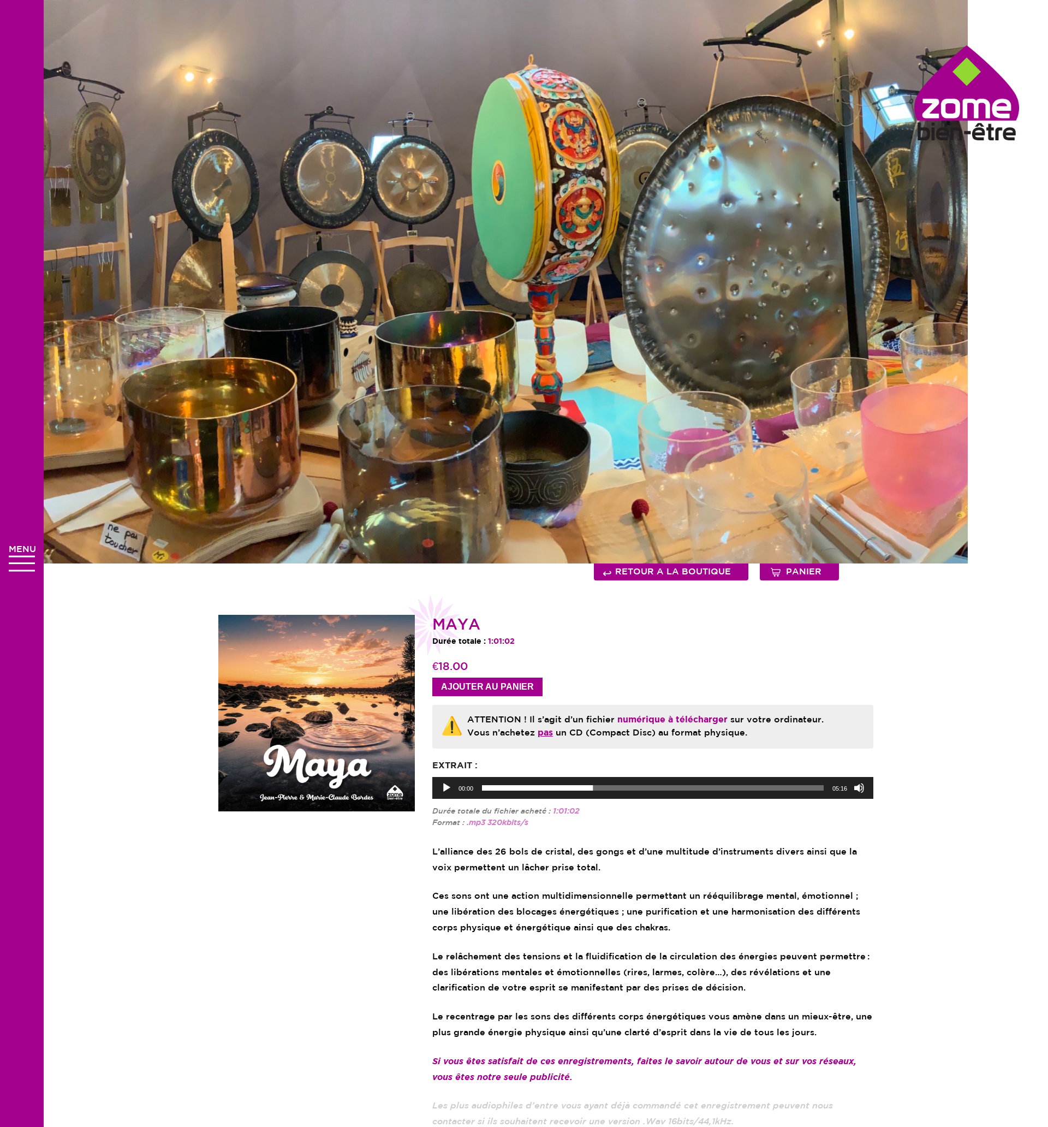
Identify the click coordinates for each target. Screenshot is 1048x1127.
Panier (803, 572)
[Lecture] (446, 787)
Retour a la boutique (667, 573)
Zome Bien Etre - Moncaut (966, 93)
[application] (652, 788)
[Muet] (859, 787)
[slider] (653, 788)
